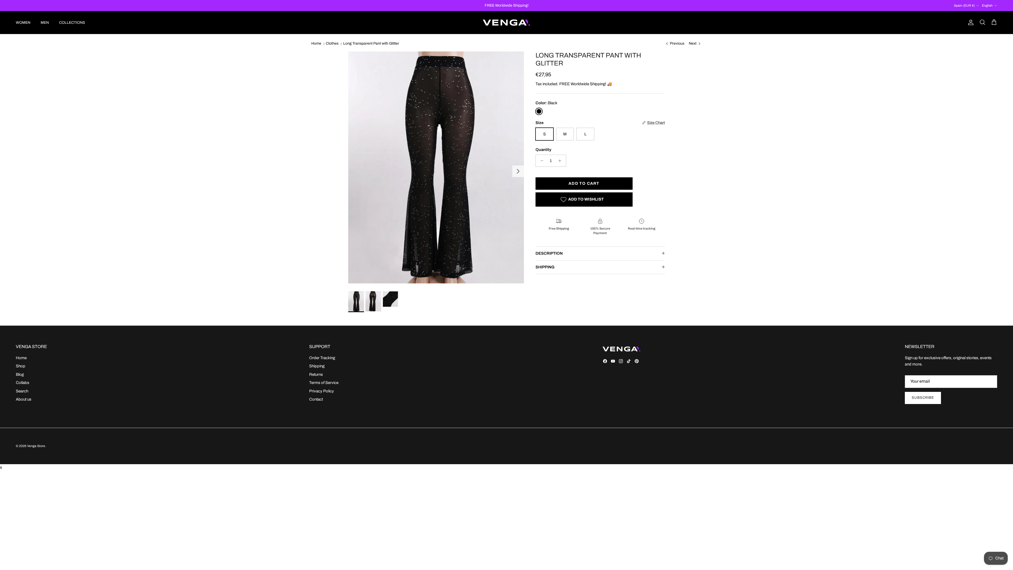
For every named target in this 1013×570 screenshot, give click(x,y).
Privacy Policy (321, 391)
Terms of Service (323, 383)
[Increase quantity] (561, 161)
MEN (45, 23)
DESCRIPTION (549, 253)
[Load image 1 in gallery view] (436, 168)
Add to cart (583, 183)
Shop (20, 366)
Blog (20, 374)
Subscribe (923, 398)
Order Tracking (322, 358)
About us (23, 399)
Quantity (543, 150)
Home (316, 44)
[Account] (970, 22)
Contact (316, 399)
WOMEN (23, 23)
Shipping (316, 366)
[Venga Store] (506, 22)
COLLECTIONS (72, 23)
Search (22, 391)
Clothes (332, 44)
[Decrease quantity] (540, 161)
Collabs (22, 383)
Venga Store (36, 446)
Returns (316, 374)
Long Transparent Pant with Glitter (371, 44)
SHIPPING (545, 267)
